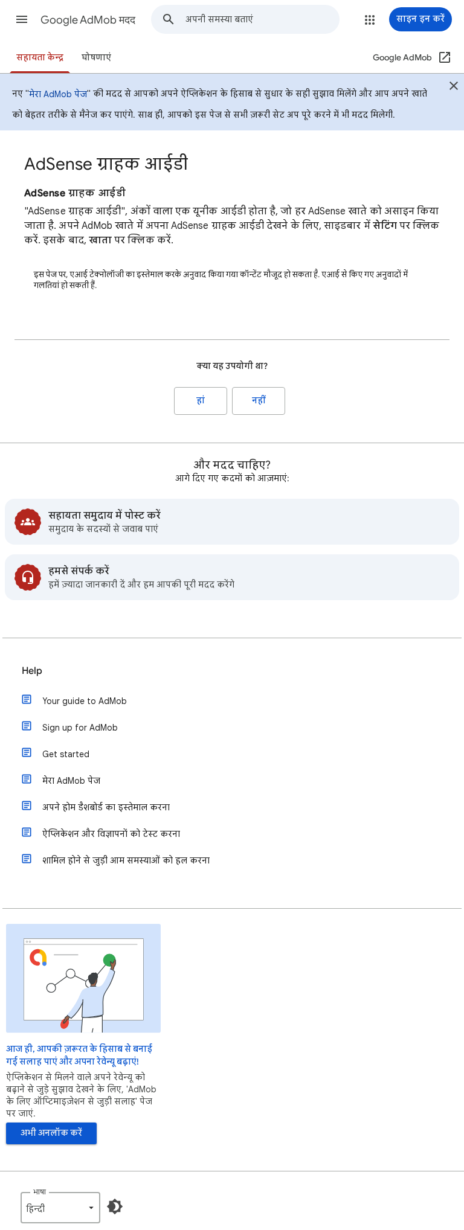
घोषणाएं (96, 58)
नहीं (259, 401)
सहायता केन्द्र (39, 58)
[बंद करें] (453, 87)
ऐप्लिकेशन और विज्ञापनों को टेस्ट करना (111, 833)
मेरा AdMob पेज (58, 94)
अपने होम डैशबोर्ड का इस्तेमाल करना (106, 807)
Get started (65, 754)
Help (32, 671)
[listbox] (60, 1207)
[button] (21, 19)
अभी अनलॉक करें (51, 1133)
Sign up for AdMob (80, 727)
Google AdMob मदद (87, 20)
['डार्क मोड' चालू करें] (114, 1206)
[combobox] (262, 19)
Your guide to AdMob (84, 701)
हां (200, 401)
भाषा (39, 1191)
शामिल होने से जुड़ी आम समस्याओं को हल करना (126, 860)
